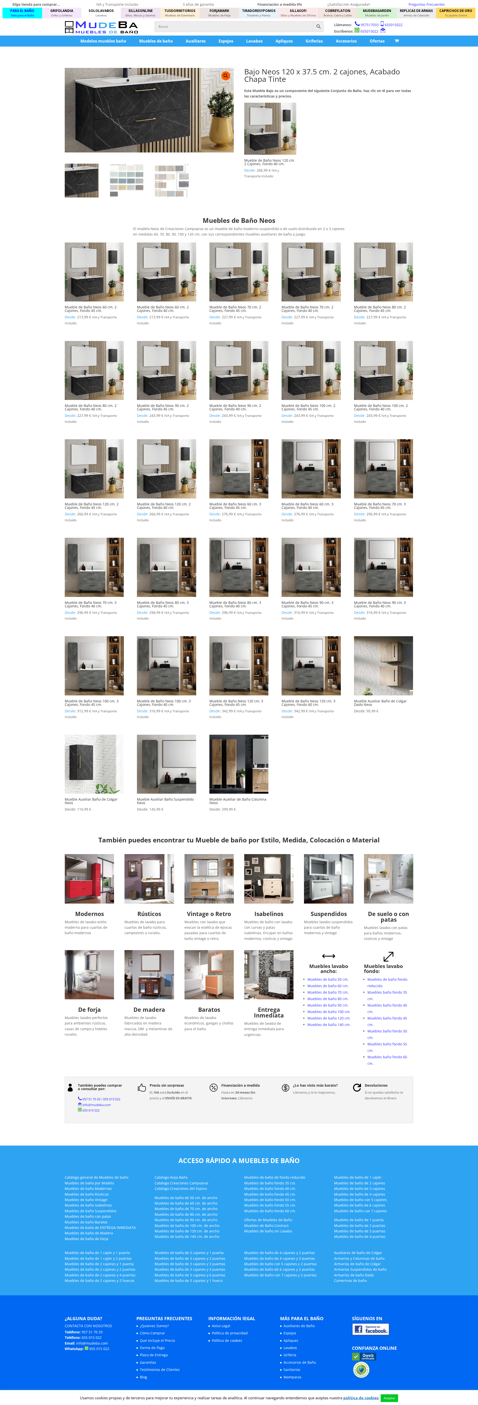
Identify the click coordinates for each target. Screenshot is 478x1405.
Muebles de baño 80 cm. (328, 998)
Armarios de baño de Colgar (357, 1263)
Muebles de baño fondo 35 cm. (270, 1183)
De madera (149, 1010)
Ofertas (377, 41)
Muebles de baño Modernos (88, 1188)
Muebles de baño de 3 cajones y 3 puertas (190, 1263)
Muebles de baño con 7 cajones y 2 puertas (280, 1275)
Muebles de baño (156, 41)
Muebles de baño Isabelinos (88, 1205)
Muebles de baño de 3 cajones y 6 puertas (190, 1275)
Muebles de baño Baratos (86, 1222)
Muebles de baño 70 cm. (328, 992)
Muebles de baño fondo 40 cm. (270, 1188)
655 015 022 (111, 1099)
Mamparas (292, 1377)
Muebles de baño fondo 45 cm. (270, 1194)
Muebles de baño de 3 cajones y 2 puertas (190, 1258)
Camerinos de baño (350, 1280)
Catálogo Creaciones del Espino (181, 1188)
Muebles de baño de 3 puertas (359, 1231)
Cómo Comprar (152, 1333)
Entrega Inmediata (269, 1012)
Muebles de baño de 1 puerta (359, 1219)
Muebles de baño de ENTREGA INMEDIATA (100, 1227)
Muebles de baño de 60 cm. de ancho (186, 1203)
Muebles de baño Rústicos (87, 1194)
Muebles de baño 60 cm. (328, 985)
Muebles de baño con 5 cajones (360, 1199)
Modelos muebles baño (103, 41)
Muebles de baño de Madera (89, 1233)
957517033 (370, 24)
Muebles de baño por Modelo (89, 1183)
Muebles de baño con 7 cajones (360, 1211)
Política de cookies (227, 1340)
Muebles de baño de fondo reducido (274, 1177)
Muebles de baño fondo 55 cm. (270, 1205)
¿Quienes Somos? (154, 1325)
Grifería (290, 1355)
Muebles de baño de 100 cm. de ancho (187, 1225)
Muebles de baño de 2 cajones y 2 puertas (100, 1269)
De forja (89, 1010)
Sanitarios (292, 1369)
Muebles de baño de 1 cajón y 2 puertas (98, 1258)
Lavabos (254, 41)
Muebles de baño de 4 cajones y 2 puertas (279, 1252)
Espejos (226, 41)
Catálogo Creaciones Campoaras (181, 1183)
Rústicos (149, 914)
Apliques (284, 41)
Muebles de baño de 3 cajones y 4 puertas (190, 1269)
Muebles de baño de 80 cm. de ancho (186, 1214)
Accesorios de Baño (300, 1362)
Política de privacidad (230, 1333)
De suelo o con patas (388, 916)
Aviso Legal (221, 1325)
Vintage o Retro (209, 914)
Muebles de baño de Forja (86, 1238)
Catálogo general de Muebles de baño (96, 1177)
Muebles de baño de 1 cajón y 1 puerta (97, 1252)
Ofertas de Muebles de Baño (268, 1219)
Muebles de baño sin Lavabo (268, 1231)
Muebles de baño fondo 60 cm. (270, 1211)
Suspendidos (329, 914)
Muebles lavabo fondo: (383, 968)
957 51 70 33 (91, 1099)
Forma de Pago (152, 1347)
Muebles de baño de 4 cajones (359, 1194)
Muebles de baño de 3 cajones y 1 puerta (189, 1252)
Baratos (209, 1010)
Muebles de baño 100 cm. (329, 1011)
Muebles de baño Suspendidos (91, 1211)
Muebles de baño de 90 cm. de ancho (186, 1219)
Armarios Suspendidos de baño (360, 1269)
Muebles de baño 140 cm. (329, 1024)
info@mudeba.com (96, 1105)
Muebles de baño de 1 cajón (357, 1177)
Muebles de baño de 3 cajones (359, 1188)
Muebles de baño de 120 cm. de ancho (187, 1231)
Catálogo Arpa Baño (171, 1177)
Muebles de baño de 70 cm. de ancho (186, 1208)
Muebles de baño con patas (88, 1216)
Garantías (148, 1362)
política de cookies (360, 1397)
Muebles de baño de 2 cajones (359, 1183)
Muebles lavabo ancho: (328, 968)
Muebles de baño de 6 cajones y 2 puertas (279, 1269)
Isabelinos (268, 914)
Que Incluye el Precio (157, 1340)
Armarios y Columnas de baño (359, 1258)
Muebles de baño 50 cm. (328, 979)
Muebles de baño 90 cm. (328, 1005)
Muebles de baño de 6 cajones (359, 1205)
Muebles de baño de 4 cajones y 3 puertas (279, 1258)
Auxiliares (196, 41)
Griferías (314, 41)
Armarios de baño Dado (354, 1275)
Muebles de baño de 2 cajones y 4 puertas (100, 1275)
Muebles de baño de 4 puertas (359, 1236)
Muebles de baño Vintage (86, 1199)
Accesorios (346, 41)
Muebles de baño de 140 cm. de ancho (187, 1236)
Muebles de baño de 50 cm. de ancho (186, 1197)
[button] (225, 75)
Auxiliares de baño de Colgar (358, 1252)
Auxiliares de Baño (299, 1325)
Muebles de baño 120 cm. (329, 1018)
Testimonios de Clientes (160, 1369)
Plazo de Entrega (154, 1355)
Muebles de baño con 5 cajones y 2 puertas (280, 1263)
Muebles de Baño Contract (266, 1225)
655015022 (394, 24)
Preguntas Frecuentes (427, 4)
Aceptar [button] (389, 1398)
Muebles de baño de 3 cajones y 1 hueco (189, 1280)
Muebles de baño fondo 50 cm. (270, 1199)
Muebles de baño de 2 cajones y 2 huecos (99, 1280)
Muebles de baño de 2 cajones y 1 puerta (99, 1263)
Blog (143, 1377)
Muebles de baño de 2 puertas (359, 1225)
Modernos (89, 914)
